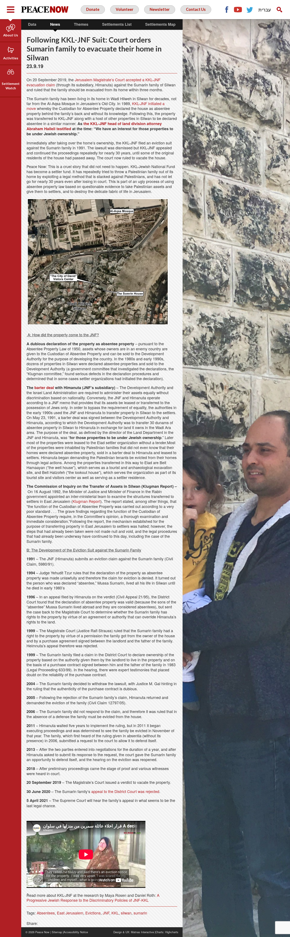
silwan (126, 913)
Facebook (226, 9)
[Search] (279, 9)
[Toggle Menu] (10, 9)
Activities (10, 58)
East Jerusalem (70, 913)
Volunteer (124, 9)
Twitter (250, 9)
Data (32, 24)
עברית (264, 9)
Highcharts (171, 932)
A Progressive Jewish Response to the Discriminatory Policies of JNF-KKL (93, 897)
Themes (81, 24)
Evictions (93, 913)
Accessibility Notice (75, 932)
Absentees (46, 913)
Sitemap (57, 932)
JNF (106, 913)
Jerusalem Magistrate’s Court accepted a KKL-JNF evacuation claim (93, 82)
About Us (10, 35)
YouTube (238, 9)
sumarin (140, 913)
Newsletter (160, 9)
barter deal (44, 387)
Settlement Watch (11, 85)
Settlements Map (160, 24)
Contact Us (196, 9)
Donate (92, 9)
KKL (115, 913)
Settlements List (117, 24)
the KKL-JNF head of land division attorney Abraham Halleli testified (94, 126)
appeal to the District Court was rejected (125, 791)
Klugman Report (86, 501)
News (55, 24)
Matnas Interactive (142, 932)
